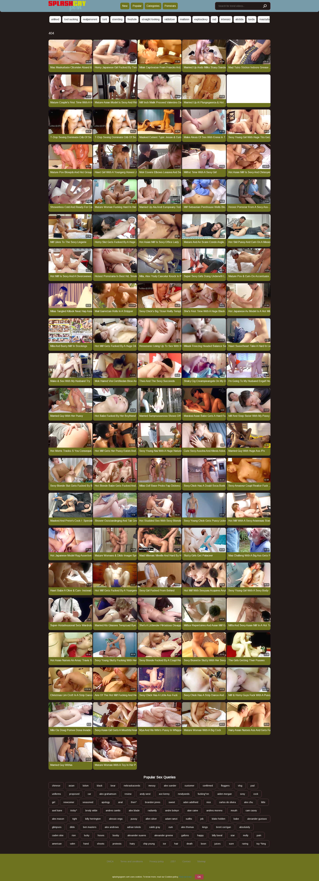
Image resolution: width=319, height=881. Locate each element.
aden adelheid (190, 802)
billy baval (217, 835)
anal (120, 802)
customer (189, 785)
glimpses (56, 827)
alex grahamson (107, 794)
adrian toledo (134, 827)
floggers (225, 785)
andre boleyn (172, 810)
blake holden (218, 818)
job (202, 818)
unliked (55, 19)
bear (113, 785)
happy (200, 835)
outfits (189, 818)
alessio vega (115, 818)
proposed (74, 794)
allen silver (151, 818)
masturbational (268, 19)
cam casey (251, 810)
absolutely (244, 827)
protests (117, 843)
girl (53, 802)
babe (236, 818)
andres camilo (113, 810)
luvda (251, 19)
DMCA (110, 861)
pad (253, 785)
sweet (172, 802)
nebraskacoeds (132, 785)
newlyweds (184, 794)
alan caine (192, 810)
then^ (134, 802)
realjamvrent (90, 19)
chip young (149, 843)
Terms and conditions (131, 861)
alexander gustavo (257, 818)
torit (104, 19)
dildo (72, 827)
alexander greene (163, 835)
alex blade (134, 810)
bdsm (86, 785)
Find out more (185, 877)
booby (116, 835)
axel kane (57, 810)
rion (74, 835)
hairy (132, 843)
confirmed (208, 785)
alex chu (248, 802)
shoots (100, 843)
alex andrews (112, 827)
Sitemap (201, 861)
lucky (86, 835)
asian (71, 785)
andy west (145, 794)
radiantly (152, 810)
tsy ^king (261, 843)
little (263, 802)
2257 (173, 861)
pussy (134, 818)
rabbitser (169, 19)
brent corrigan (223, 827)
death (190, 843)
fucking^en (203, 794)
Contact (186, 861)
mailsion (184, 19)
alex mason (58, 818)
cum (170, 827)
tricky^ (73, 810)
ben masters (89, 827)
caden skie (57, 835)
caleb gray (154, 827)
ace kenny (164, 794)
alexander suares (136, 835)
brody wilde (91, 810)
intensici (225, 19)
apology (106, 802)
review (128, 794)
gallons (185, 835)
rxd (214, 19)
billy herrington (93, 818)
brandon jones (152, 802)
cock (255, 794)
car (89, 794)
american (57, 843)
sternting (117, 19)
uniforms (56, 794)
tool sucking (71, 19)
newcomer (68, 802)
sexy (242, 794)
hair (176, 843)
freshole (132, 19)
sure (231, 843)
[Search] (264, 6)
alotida (239, 19)
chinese (56, 785)
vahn (72, 843)
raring (245, 843)
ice (164, 843)
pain (259, 835)
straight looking (151, 19)
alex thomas (187, 827)
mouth (234, 810)
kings (205, 827)
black (99, 785)
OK (199, 877)
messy (152, 785)
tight (74, 818)
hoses (101, 835)
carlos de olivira (227, 802)
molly (245, 835)
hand (86, 843)
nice (209, 802)
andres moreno (214, 810)
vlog (240, 785)
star (233, 835)
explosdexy (201, 19)
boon (203, 843)
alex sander (170, 785)
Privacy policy (157, 861)
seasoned (88, 802)
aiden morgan (224, 794)
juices (217, 843)
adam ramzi (171, 818)
